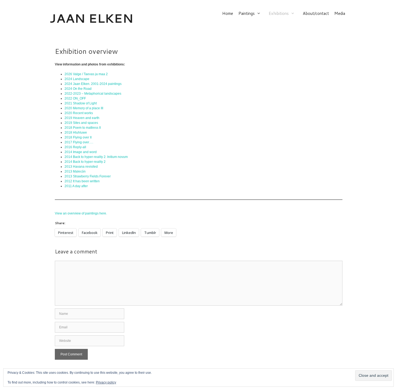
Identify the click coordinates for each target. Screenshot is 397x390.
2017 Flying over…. (79, 142)
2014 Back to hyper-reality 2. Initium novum (96, 157)
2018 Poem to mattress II (83, 128)
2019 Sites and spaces (81, 123)
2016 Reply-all (75, 147)
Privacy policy (106, 382)
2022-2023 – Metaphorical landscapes (93, 93)
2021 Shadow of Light (81, 103)
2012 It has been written (82, 181)
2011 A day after (76, 186)
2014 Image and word (81, 152)
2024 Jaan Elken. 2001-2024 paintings (93, 84)
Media (339, 13)
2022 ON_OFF (75, 98)
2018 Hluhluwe (76, 132)
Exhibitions (279, 13)
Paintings (246, 13)
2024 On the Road (78, 89)
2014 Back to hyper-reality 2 (85, 162)
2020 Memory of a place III (84, 108)
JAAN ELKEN (91, 18)
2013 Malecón (75, 171)
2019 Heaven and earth (82, 118)
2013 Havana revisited (81, 166)
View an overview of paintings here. (81, 213)
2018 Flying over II (78, 137)
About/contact (316, 13)
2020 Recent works (79, 113)
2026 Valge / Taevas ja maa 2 (86, 74)
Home (227, 13)
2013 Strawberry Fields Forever (88, 176)
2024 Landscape (77, 79)
